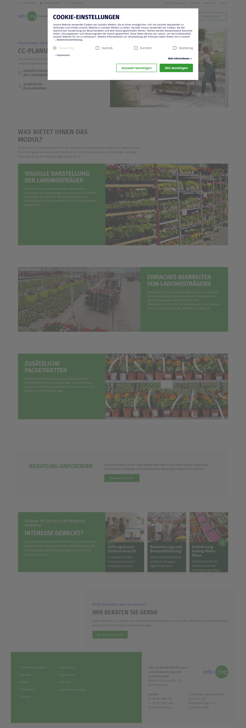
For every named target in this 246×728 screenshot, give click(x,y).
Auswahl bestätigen (137, 68)
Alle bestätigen (176, 68)
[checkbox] (54, 48)
